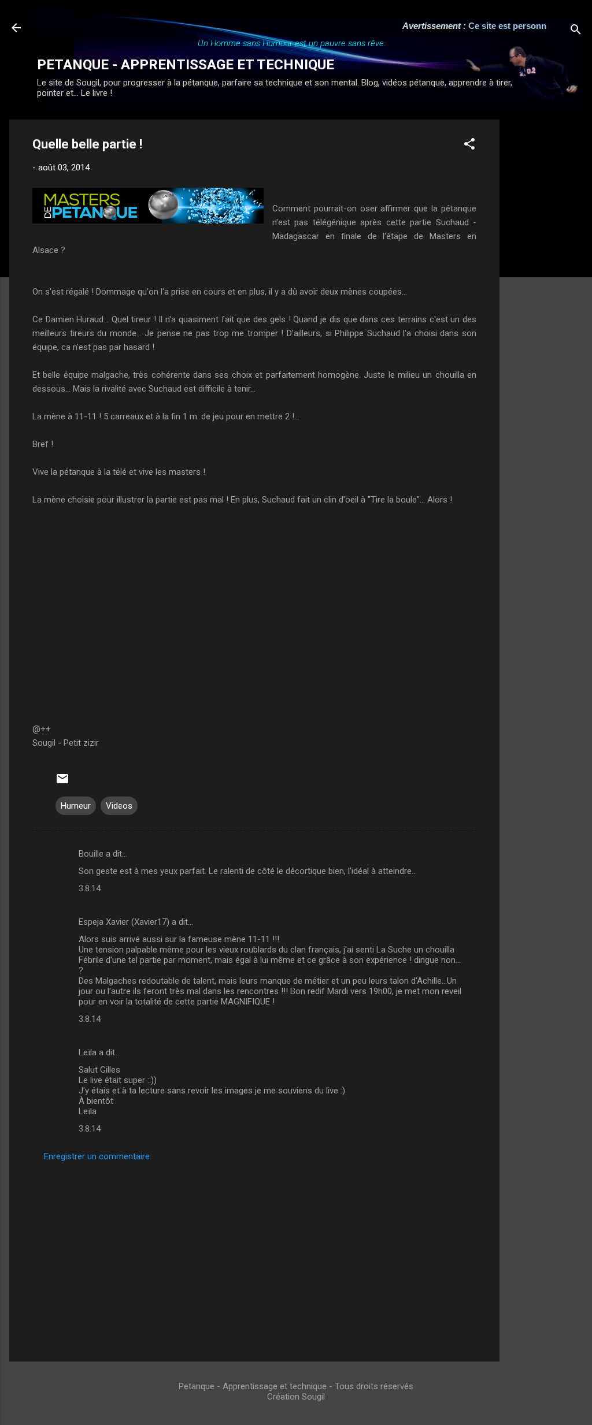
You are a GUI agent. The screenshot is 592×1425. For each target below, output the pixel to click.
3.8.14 (90, 888)
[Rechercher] (576, 31)
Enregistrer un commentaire (97, 1156)
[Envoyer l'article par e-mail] (62, 782)
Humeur (76, 806)
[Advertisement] (546, 293)
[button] (469, 146)
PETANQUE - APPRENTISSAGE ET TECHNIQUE (185, 65)
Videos (119, 806)
